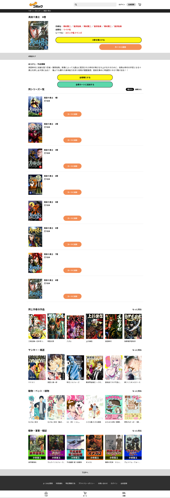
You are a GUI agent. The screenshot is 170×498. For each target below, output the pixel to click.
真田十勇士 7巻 (51, 254)
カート (85, 496)
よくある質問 (48, 483)
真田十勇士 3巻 (51, 150)
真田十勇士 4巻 (51, 176)
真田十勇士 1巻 (51, 98)
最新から (138, 89)
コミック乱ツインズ (73, 33)
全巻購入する (85, 77)
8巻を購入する (98, 40)
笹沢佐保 (77, 26)
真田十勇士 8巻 (51, 280)
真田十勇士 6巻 (51, 228)
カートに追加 (120, 47)
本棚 (124, 496)
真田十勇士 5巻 (51, 202)
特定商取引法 (70, 483)
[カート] (139, 4)
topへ (85, 472)
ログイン (122, 4)
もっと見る (137, 309)
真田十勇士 (47, 11)
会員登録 (131, 4)
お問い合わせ (103, 483)
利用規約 (59, 483)
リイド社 (67, 29)
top (29, 11)
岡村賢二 (67, 26)
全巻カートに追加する (85, 84)
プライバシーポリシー (87, 483)
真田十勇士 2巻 (51, 124)
